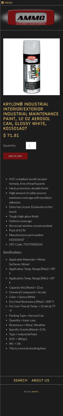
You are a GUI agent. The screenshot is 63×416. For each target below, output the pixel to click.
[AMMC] (31, 11)
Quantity (9, 145)
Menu (9, 2)
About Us (40, 380)
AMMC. (35, 391)
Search (20, 380)
